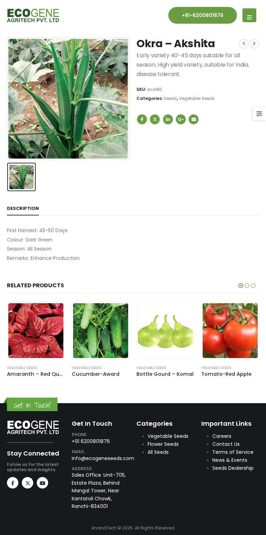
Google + (180, 119)
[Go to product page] (35, 330)
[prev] (244, 44)
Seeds (170, 98)
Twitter (154, 119)
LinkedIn (168, 119)
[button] (249, 15)
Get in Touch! (32, 405)
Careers (221, 436)
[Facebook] (12, 483)
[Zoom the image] (33, 424)
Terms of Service (233, 452)
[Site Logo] (33, 15)
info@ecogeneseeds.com (103, 458)
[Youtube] (42, 483)
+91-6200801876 (202, 15)
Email (193, 119)
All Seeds (158, 452)
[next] (254, 44)
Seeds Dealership (233, 468)
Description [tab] (23, 208)
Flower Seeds (163, 444)
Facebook (142, 119)
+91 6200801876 (91, 441)
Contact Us (226, 444)
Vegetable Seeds (197, 98)
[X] (27, 483)
